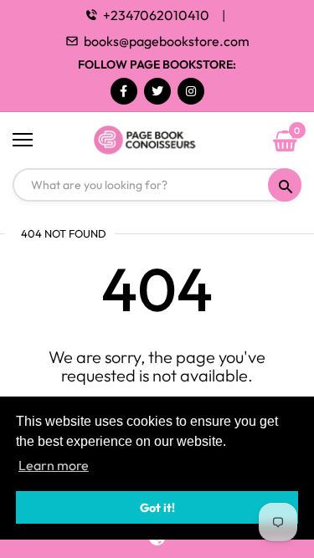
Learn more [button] (53, 465)
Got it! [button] (157, 507)
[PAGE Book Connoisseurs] (157, 140)
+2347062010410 (156, 15)
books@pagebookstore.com (167, 41)
